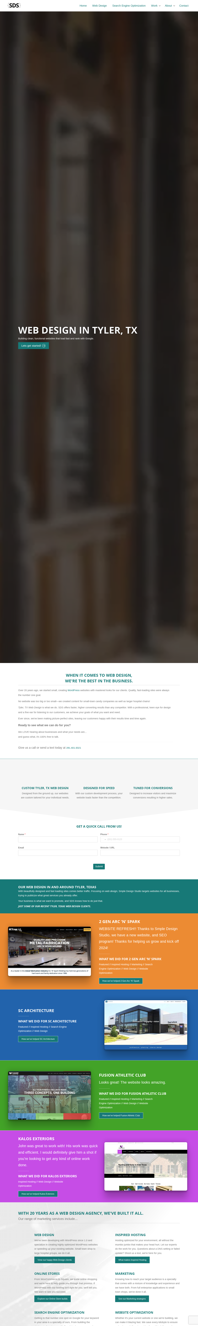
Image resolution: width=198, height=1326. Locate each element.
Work (154, 5)
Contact (184, 5)
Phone (104, 834)
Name (21, 834)
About (168, 5)
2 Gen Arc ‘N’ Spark (119, 921)
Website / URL (107, 848)
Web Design (99, 5)
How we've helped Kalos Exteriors (38, 1194)
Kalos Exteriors (36, 1138)
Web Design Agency (80, 1213)
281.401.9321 (73, 747)
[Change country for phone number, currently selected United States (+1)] (103, 839)
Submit (99, 866)
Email (21, 848)
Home (83, 5)
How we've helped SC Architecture (38, 1039)
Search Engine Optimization (129, 5)
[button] (159, 6)
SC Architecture (36, 1010)
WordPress (74, 690)
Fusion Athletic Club (122, 1075)
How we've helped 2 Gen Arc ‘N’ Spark (120, 981)
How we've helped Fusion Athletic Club (121, 1115)
